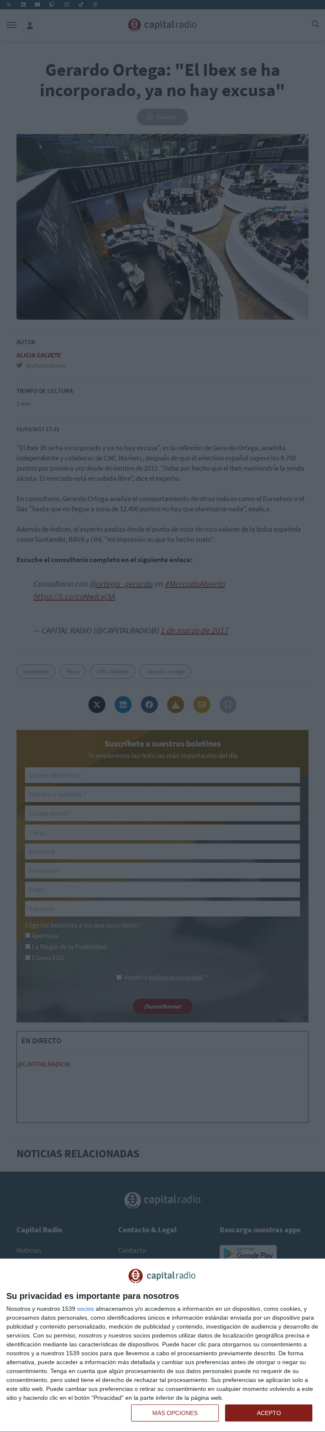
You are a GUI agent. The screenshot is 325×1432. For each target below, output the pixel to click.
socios (85, 1309)
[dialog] (162, 1345)
